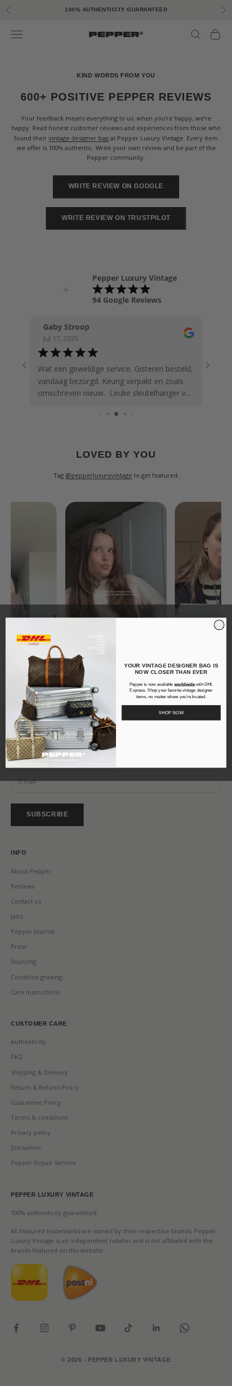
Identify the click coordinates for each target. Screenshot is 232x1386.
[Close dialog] (219, 625)
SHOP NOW (171, 712)
